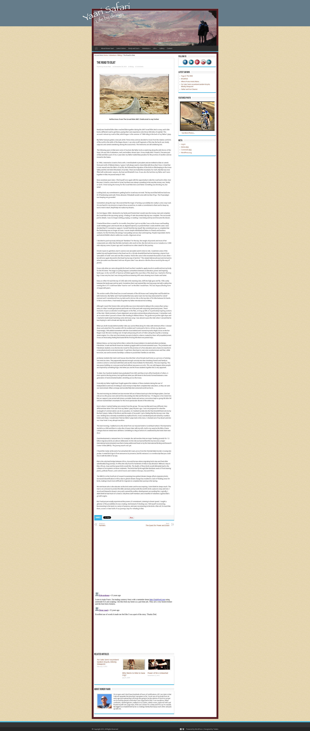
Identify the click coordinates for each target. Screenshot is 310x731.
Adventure (146, 48)
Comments (186, 150)
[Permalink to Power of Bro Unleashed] (159, 670)
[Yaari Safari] (155, 45)
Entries (185, 147)
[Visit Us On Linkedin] (209, 64)
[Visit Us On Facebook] (185, 64)
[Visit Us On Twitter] (191, 64)
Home (96, 49)
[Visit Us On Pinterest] (197, 64)
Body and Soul (134, 48)
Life (155, 48)
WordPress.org (186, 152)
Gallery (161, 48)
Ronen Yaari (107, 66)
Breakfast (184, 79)
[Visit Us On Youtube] (203, 64)
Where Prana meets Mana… (190, 81)
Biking (120, 55)
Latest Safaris (121, 48)
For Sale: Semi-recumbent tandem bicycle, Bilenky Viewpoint (108, 662)
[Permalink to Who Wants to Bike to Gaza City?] (134, 670)
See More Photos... (188, 133)
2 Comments (139, 66)
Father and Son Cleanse (189, 89)
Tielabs (215, 729)
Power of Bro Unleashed (158, 673)
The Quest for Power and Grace (157, 524)
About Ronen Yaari (107, 48)
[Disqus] (134, 559)
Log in (183, 144)
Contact (169, 48)
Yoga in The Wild (187, 76)
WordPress (199, 729)
